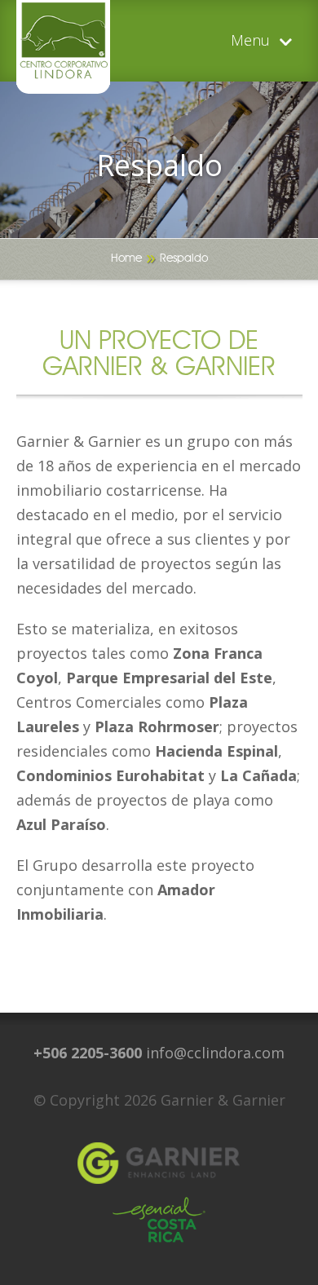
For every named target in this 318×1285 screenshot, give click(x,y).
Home (126, 258)
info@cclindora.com (215, 1052)
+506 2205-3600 (87, 1052)
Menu (250, 41)
